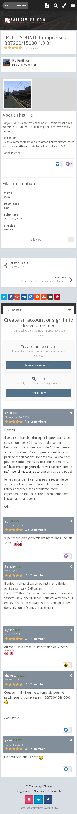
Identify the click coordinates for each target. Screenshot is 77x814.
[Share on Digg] (24, 297)
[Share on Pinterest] (57, 297)
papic (8, 740)
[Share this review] (71, 413)
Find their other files (24, 65)
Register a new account (38, 365)
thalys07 (10, 675)
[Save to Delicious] (31, 297)
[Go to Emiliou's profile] (6, 62)
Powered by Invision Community (38, 807)
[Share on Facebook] (11, 297)
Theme (38, 791)
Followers (35, 239)
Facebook (48, 799)
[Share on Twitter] (4, 297)
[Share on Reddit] (37, 297)
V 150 (8, 413)
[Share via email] (50, 297)
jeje (7, 521)
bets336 (10, 566)
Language (22, 791)
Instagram (29, 799)
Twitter (38, 799)
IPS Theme (31, 786)
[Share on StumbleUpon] (44, 297)
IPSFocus (47, 786)
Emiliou (23, 60)
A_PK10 (9, 630)
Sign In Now (39, 393)
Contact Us (54, 791)
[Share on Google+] (17, 297)
